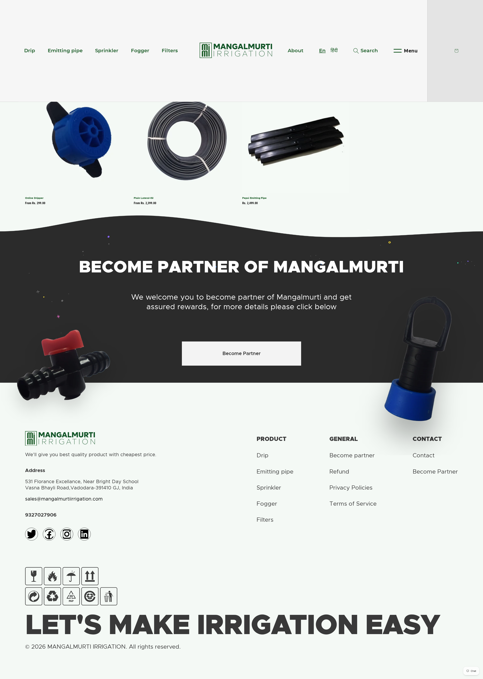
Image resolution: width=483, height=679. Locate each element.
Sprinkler (106, 50)
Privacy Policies (350, 487)
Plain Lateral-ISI (143, 198)
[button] (365, 51)
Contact (424, 455)
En (322, 50)
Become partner (352, 455)
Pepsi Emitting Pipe (254, 198)
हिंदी (334, 50)
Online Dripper (34, 198)
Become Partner (241, 353)
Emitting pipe (65, 50)
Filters (170, 50)
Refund (339, 471)
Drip (29, 50)
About (295, 50)
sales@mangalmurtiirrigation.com (64, 499)
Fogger (140, 50)
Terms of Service (353, 503)
